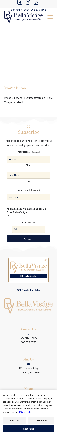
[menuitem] (20, 2)
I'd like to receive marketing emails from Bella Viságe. (26, 212)
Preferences (41, 420)
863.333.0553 (38, 9)
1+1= (28, 222)
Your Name (28, 151)
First (29, 165)
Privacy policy (26, 412)
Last (28, 180)
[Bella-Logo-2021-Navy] (23, 17)
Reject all (14, 420)
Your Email (29, 189)
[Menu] (48, 17)
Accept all (28, 428)
